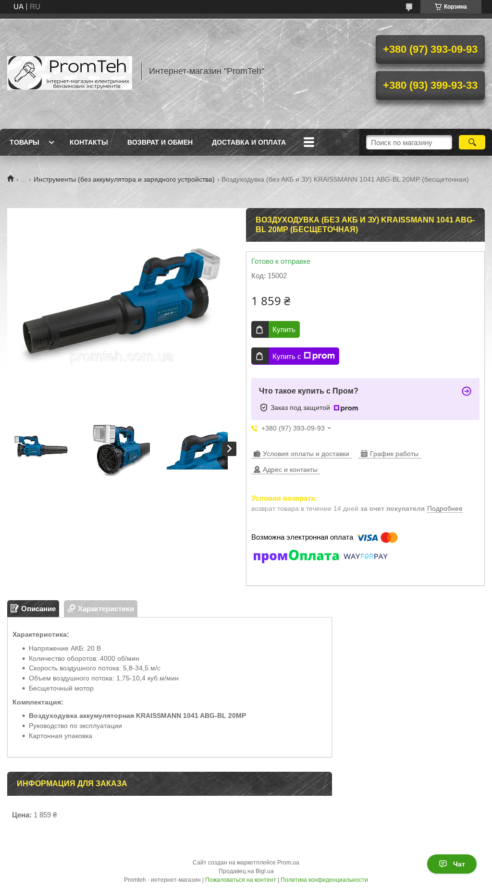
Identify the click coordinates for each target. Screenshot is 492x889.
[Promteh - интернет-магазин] (69, 71)
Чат (459, 864)
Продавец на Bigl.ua (246, 871)
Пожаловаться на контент (240, 880)
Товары (24, 142)
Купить (283, 329)
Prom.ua (288, 862)
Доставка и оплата (249, 142)
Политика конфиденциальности (324, 880)
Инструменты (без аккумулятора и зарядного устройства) (124, 179)
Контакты (89, 142)
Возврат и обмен (160, 142)
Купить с (286, 356)
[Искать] (472, 142)
